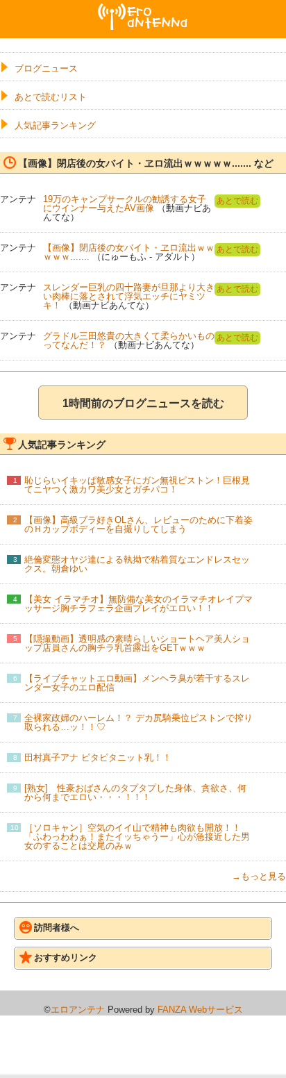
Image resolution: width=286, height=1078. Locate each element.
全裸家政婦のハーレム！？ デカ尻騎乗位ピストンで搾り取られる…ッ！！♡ (138, 722)
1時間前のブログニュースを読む (143, 403)
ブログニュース (46, 68)
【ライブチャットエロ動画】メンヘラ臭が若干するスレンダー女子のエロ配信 (137, 683)
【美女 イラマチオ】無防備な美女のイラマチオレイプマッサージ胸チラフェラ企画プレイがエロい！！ (138, 603)
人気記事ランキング (55, 125)
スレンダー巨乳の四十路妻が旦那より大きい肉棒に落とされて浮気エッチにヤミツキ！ (128, 296)
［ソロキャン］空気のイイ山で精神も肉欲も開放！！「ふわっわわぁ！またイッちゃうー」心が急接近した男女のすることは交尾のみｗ (137, 836)
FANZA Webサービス (200, 1009)
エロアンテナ (143, 9)
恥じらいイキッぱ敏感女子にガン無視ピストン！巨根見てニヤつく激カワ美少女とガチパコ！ (137, 485)
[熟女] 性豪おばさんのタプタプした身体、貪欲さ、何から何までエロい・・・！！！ (135, 792)
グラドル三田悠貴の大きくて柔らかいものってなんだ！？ (128, 340)
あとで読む (237, 201)
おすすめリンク (65, 957)
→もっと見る (259, 876)
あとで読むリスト (51, 97)
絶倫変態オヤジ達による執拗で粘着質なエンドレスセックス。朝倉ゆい (137, 564)
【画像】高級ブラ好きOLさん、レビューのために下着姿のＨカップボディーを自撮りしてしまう (138, 524)
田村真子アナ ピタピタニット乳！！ (97, 757)
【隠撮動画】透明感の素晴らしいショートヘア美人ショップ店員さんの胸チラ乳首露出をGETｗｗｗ (137, 643)
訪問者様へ (56, 927)
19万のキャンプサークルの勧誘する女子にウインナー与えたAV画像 (124, 203)
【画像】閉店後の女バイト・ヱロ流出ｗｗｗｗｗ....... (128, 252)
